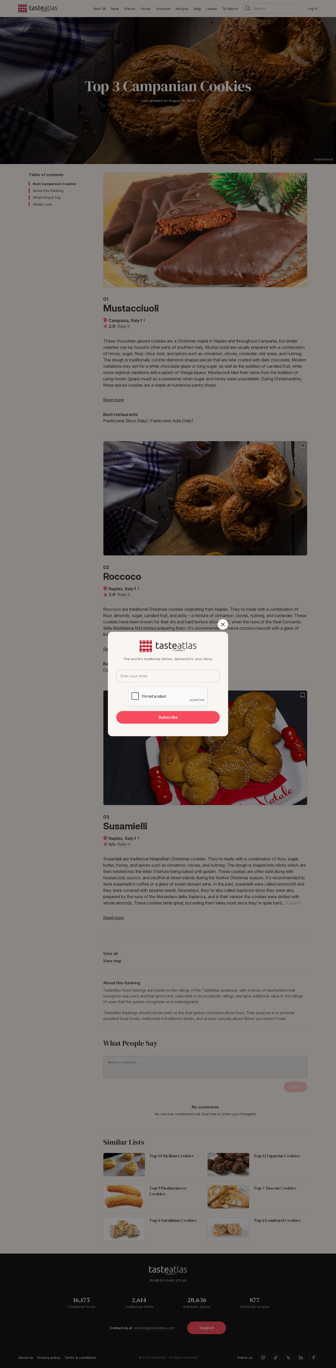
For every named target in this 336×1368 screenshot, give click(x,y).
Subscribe (168, 717)
